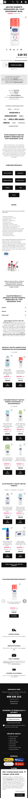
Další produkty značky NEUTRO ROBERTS (14, 565)
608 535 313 (14, 696)
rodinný (7, 187)
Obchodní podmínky (14, 749)
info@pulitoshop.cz (16, 664)
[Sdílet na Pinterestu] (21, 50)
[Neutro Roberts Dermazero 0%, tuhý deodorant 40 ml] (20, 368)
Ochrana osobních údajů (15, 747)
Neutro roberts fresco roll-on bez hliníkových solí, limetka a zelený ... (7, 459)
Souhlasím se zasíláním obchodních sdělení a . (15, 726)
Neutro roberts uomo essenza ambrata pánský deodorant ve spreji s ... (7, 543)
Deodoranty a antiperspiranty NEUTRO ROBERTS (14, 327)
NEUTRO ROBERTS (16, 95)
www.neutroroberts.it (14, 99)
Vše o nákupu (13, 743)
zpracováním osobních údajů (11, 727)
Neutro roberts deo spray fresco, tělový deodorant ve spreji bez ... (20, 460)
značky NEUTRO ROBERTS (8, 326)
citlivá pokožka (7, 173)
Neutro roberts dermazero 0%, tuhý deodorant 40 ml (20, 372)
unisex (14, 123)
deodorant (20, 173)
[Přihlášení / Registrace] (21, 2)
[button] (25, 771)
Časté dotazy (13, 745)
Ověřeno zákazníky (14, 742)
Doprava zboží (13, 738)
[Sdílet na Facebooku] (6, 50)
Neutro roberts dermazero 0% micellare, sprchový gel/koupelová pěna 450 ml (7, 372)
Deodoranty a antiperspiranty (18, 330)
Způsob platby (13, 740)
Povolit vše (20, 795)
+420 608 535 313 (7, 662)
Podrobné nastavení (20, 791)
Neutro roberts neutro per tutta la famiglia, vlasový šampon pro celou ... (8, 509)
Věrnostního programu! (21, 60)
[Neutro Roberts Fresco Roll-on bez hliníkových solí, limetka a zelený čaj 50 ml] (7, 456)
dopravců (16, 675)
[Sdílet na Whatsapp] (17, 50)
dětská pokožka (7, 180)
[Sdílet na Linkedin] (14, 50)
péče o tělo (16, 109)
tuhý (20, 187)
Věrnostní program (14, 736)
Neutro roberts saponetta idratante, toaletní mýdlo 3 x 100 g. (20, 543)
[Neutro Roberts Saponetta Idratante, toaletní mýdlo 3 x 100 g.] (20, 539)
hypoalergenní (20, 180)
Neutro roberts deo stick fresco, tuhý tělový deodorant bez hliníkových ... (7, 425)
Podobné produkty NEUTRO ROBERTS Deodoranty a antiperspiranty (14, 402)
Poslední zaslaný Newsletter (14, 722)
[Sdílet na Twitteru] (10, 50)
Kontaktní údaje (14, 703)
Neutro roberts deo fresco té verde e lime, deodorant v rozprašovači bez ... (20, 425)
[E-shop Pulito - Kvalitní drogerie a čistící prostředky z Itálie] (5, 3)
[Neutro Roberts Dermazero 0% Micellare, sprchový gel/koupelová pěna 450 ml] (7, 367)
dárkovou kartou (18, 82)
